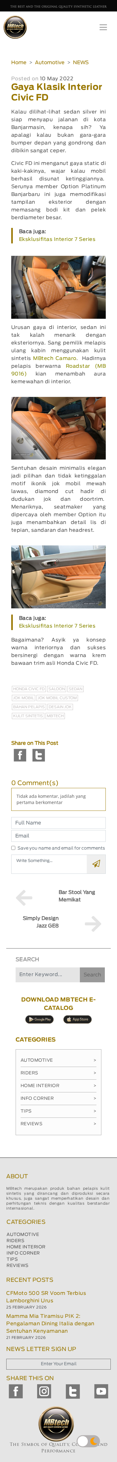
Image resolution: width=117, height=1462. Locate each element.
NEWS (81, 62)
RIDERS (15, 1241)
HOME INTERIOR (26, 1247)
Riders (59, 1073)
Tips (59, 1111)
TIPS (12, 1259)
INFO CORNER (23, 1253)
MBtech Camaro (54, 358)
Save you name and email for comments (61, 848)
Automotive (50, 62)
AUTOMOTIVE (23, 1235)
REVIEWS (18, 1266)
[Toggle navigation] (103, 27)
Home (19, 62)
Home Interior (59, 1086)
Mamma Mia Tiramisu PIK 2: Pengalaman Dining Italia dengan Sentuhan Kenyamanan (50, 1324)
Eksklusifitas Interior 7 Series (57, 239)
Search (92, 974)
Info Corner (59, 1098)
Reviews (59, 1124)
